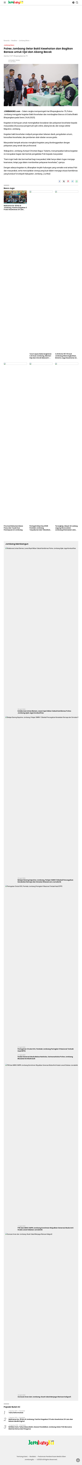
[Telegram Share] (72, 181)
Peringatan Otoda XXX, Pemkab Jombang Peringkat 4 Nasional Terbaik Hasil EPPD (46, 1050)
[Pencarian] (77, 2)
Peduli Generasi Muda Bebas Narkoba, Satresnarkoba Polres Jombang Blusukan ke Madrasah (45, 1058)
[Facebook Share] (59, 181)
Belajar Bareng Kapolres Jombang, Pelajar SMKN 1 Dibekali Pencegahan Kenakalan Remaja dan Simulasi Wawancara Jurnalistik (45, 881)
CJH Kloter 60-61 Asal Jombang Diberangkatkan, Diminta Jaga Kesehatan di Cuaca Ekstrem (65, 356)
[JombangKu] (15, 2)
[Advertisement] (41, 21)
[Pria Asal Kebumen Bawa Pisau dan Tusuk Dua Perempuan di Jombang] (15, 443)
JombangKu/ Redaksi (14, 60)
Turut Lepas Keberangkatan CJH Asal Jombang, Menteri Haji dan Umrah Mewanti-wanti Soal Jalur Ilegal (40, 356)
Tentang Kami (22, 1456)
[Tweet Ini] (63, 181)
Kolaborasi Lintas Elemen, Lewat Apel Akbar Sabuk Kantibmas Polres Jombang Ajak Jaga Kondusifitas (44, 712)
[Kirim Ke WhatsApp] (76, 181)
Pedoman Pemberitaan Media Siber (52, 1456)
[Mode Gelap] (73, 2)
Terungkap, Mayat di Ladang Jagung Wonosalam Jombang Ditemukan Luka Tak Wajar (66, 528)
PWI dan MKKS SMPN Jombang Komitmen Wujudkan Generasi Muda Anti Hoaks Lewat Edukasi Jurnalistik (45, 1229)
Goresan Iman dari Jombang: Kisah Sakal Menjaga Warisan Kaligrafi (44, 1397)
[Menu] (5, 2)
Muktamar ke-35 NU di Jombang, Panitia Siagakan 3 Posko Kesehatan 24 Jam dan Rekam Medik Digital (15, 208)
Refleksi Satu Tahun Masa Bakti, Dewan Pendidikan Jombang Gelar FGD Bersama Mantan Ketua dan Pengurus (40, 1428)
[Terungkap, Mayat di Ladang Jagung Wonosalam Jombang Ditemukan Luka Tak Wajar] (66, 443)
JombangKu (29, 1459)
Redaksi (33, 1456)
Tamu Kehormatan (16, 1413)
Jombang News (9, 45)
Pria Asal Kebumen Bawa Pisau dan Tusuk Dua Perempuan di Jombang (13, 528)
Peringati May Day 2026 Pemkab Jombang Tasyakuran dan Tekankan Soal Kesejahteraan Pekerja (40, 528)
